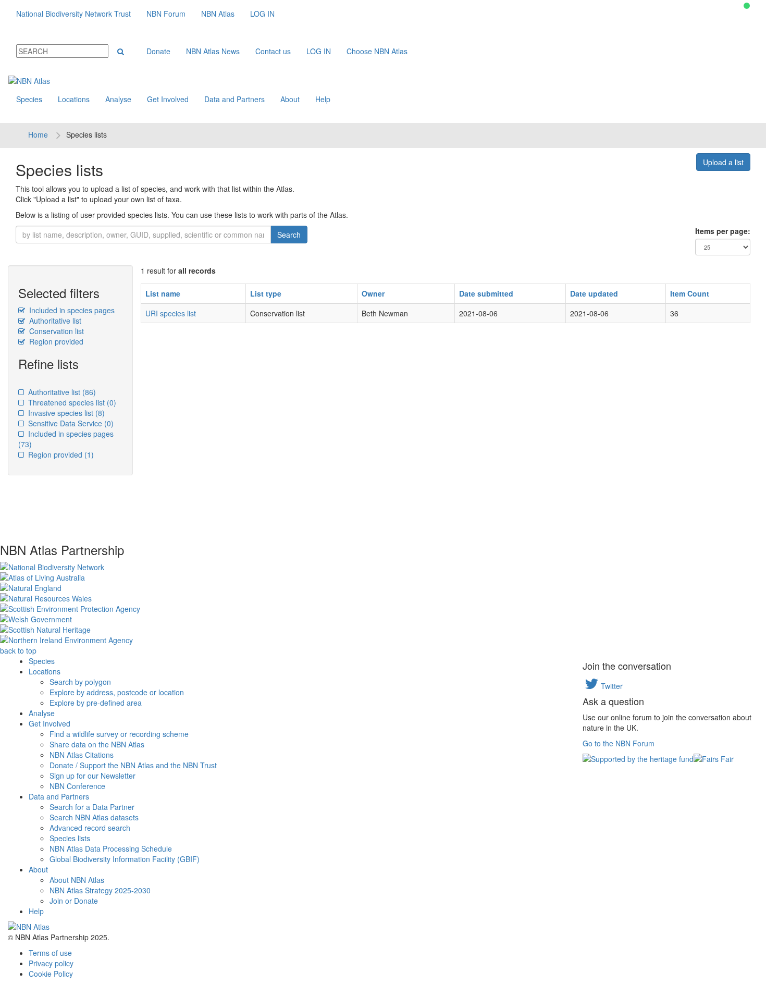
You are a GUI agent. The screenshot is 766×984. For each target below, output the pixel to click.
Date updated (594, 293)
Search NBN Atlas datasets (94, 817)
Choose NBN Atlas (377, 51)
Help (322, 99)
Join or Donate (74, 900)
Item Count (689, 293)
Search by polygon (80, 682)
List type (265, 293)
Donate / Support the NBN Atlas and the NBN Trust (133, 765)
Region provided (55, 341)
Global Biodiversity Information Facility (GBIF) (125, 859)
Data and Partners (234, 99)
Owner (373, 293)
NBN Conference (77, 786)
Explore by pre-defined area (96, 702)
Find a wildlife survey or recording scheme (119, 734)
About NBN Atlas (77, 880)
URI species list (170, 313)
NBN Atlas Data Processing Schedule (111, 848)
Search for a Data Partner (92, 807)
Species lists (70, 838)
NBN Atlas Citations (82, 754)
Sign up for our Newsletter (92, 775)
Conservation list (55, 331)
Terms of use (50, 953)
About (290, 99)
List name (162, 293)
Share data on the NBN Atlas (97, 744)
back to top (18, 650)
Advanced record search (90, 827)
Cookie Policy (51, 973)
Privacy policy (51, 963)
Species (29, 99)
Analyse (118, 99)
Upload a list (723, 162)
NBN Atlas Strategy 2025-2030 (100, 890)
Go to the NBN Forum (618, 743)
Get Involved (168, 99)
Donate (158, 51)
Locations (74, 99)
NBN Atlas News (213, 51)
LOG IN (262, 13)
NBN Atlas (217, 13)
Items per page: (722, 231)
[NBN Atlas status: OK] (747, 6)
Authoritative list (54, 320)
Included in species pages (71, 310)
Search (289, 234)
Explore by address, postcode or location (117, 692)
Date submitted (486, 293)
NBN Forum (166, 13)
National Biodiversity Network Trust (73, 13)
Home (38, 134)
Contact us (273, 51)
